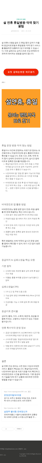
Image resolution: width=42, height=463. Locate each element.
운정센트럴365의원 (12, 395)
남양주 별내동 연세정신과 (15, 411)
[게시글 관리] (11, 429)
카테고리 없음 (21, 19)
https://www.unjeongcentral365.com (15, 391)
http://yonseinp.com (10, 408)
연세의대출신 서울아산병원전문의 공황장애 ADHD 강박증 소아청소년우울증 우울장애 (20, 416)
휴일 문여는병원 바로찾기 (21, 72)
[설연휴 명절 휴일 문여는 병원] (21, 127)
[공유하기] (8, 429)
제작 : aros (3, 455)
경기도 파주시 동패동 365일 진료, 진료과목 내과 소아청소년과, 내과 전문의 (20, 399)
